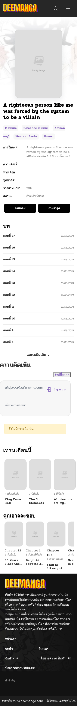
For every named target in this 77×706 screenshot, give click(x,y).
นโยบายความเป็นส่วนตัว (54, 658)
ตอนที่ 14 (9, 271)
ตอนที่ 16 (9, 247)
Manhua (11, 128)
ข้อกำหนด (11, 658)
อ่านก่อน (20, 208)
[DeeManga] (20, 8)
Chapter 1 (33, 550)
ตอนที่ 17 (9, 235)
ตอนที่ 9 (8, 330)
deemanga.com (32, 701)
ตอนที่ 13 (9, 283)
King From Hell (12, 501)
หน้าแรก (10, 639)
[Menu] (68, 8)
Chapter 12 (12, 550)
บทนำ (9, 648)
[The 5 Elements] (40, 474)
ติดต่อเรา (44, 648)
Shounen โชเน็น (26, 136)
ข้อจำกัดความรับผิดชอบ (20, 668)
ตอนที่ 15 (9, 259)
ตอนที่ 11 (9, 306)
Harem (48, 136)
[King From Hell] (15, 474)
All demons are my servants (63, 503)
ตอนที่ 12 (9, 295)
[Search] (56, 8)
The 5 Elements (36, 501)
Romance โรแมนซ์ (35, 128)
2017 (29, 188)
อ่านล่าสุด (54, 208)
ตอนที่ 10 (9, 318)
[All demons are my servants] (65, 474)
